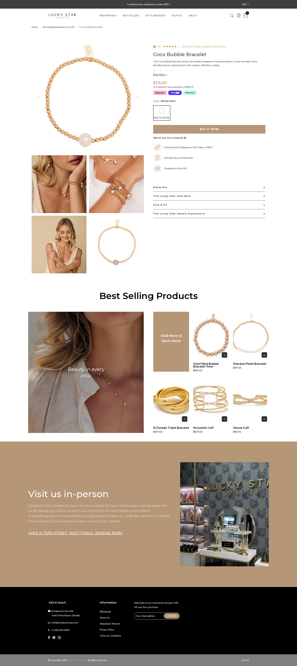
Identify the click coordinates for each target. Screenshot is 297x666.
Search (245, 660)
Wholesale (105, 611)
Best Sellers (131, 15)
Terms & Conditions (110, 635)
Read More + (160, 75)
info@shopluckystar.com (65, 622)
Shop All (177, 15)
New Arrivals (108, 15)
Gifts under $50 (155, 15)
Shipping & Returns (110, 623)
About (193, 15)
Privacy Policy (107, 629)
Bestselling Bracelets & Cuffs (58, 26)
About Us (105, 617)
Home (35, 26)
